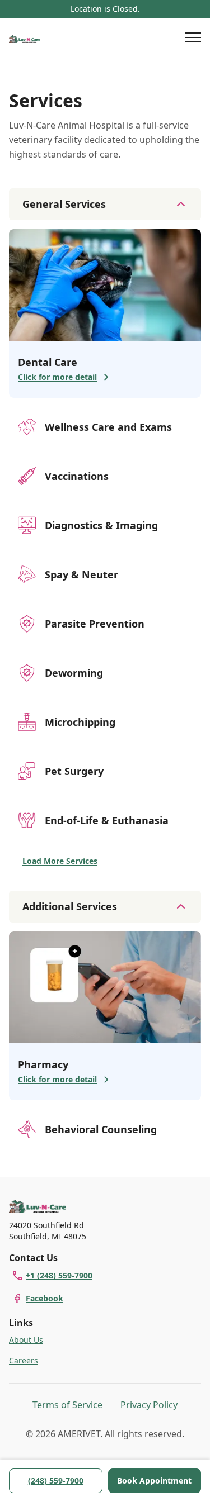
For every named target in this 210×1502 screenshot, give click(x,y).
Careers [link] (23, 1360)
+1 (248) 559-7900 (59, 1275)
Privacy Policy (149, 1404)
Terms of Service (67, 1404)
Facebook (44, 1298)
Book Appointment (154, 1480)
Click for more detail (57, 377)
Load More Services (59, 860)
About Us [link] (26, 1339)
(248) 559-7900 (55, 1480)
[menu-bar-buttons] (193, 39)
